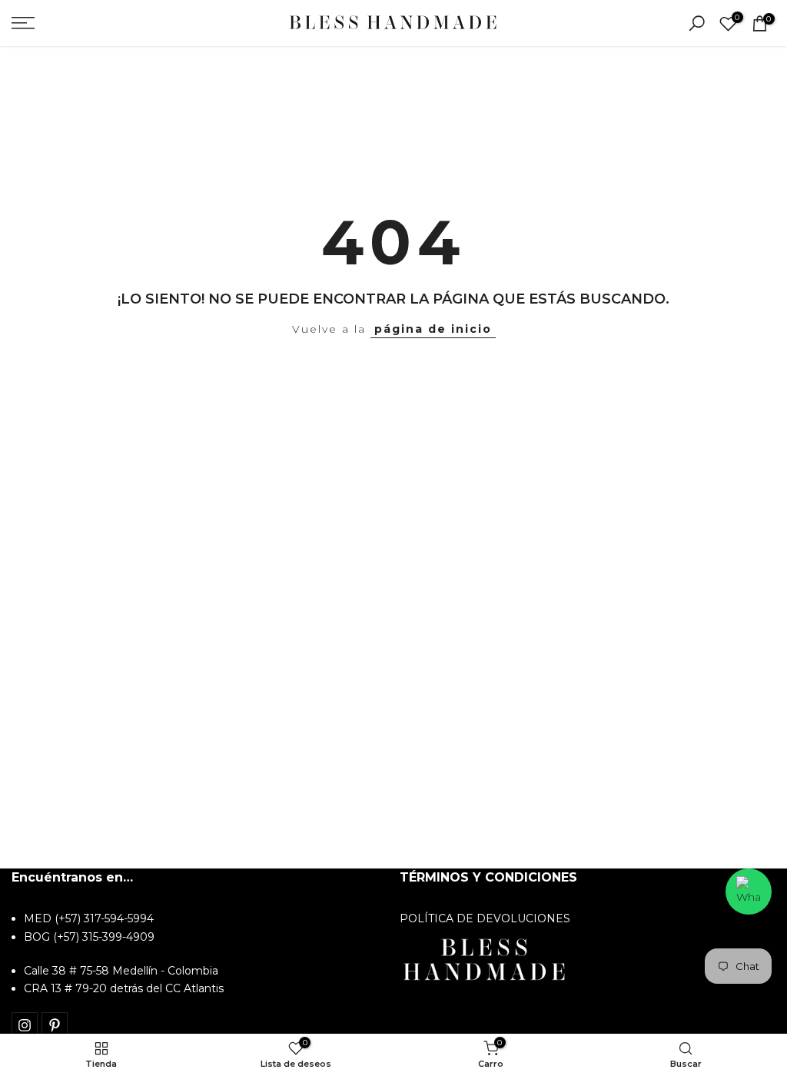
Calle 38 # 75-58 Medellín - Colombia (121, 971)
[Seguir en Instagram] (25, 1025)
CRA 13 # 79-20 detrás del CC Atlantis (124, 988)
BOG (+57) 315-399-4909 (89, 937)
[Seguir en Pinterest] (55, 1025)
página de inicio (433, 329)
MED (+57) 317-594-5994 (89, 918)
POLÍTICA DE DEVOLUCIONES (485, 918)
